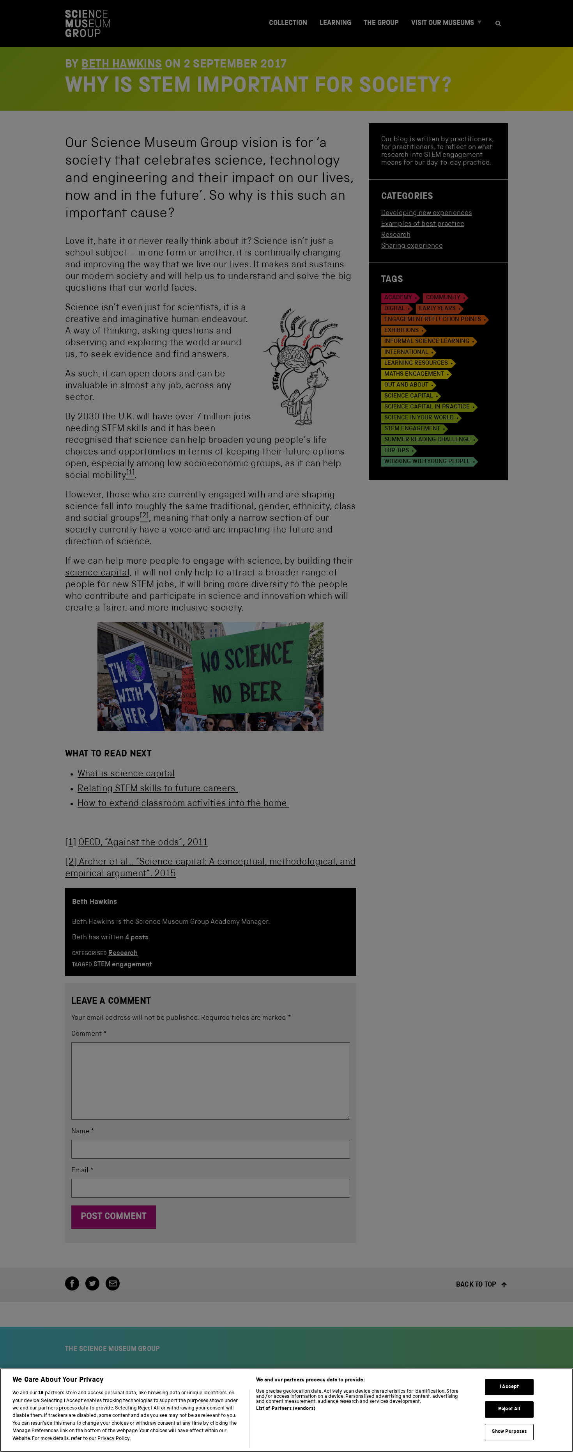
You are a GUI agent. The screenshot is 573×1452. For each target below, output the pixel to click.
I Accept (509, 1387)
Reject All (509, 1409)
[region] (286, 1410)
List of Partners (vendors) (285, 1408)
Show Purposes (509, 1431)
